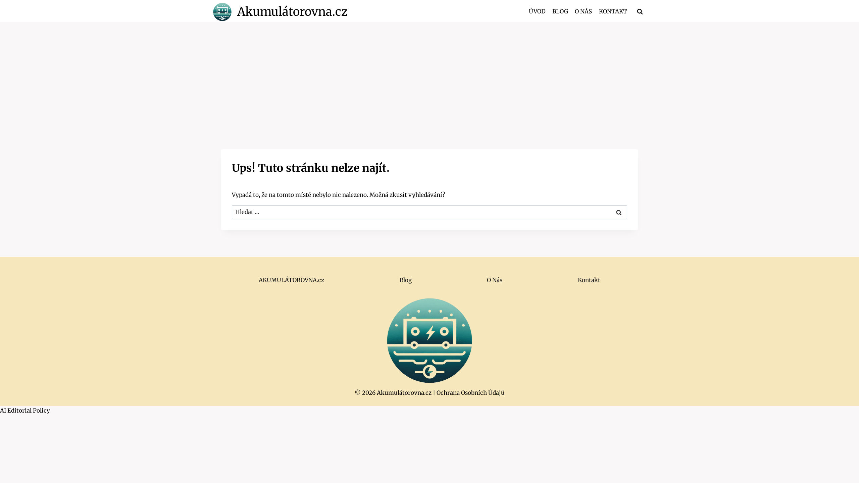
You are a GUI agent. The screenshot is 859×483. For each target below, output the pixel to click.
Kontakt (613, 11)
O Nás (583, 11)
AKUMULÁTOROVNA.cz (291, 280)
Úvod (537, 11)
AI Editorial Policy (25, 410)
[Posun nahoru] (842, 473)
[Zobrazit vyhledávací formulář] (640, 12)
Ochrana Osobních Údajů (471, 392)
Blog (560, 11)
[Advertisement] (429, 72)
